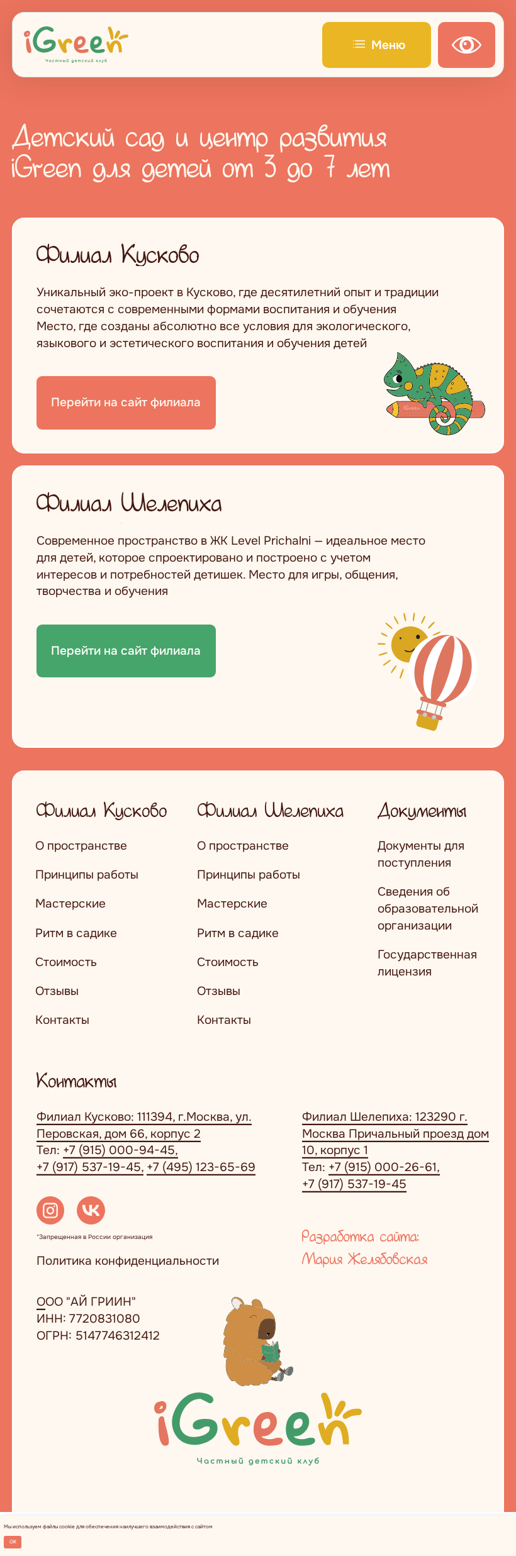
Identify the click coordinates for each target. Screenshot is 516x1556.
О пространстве (81, 845)
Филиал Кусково (101, 809)
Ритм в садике (76, 933)
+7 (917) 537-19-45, (89, 1167)
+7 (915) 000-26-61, (384, 1167)
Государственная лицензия (427, 963)
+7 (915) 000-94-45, (120, 1150)
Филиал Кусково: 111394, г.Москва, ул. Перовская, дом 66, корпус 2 (144, 1125)
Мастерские (70, 903)
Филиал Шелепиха (271, 809)
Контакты (62, 1020)
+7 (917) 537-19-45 (354, 1184)
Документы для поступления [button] (421, 854)
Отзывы (57, 991)
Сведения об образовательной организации (428, 908)
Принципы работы (86, 874)
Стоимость (66, 962)
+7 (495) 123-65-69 (201, 1167)
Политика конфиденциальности (127, 1261)
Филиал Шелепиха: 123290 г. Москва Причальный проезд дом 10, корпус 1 (395, 1134)
